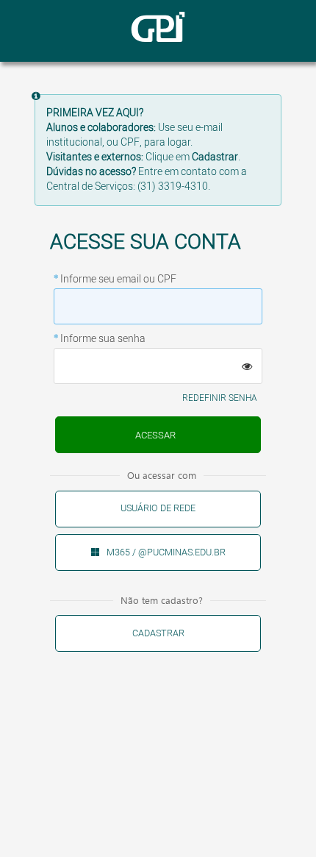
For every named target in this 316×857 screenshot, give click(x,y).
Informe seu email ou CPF (118, 279)
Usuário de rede (158, 508)
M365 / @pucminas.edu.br (166, 552)
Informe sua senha (103, 339)
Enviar (158, 434)
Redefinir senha (219, 398)
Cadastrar (158, 633)
